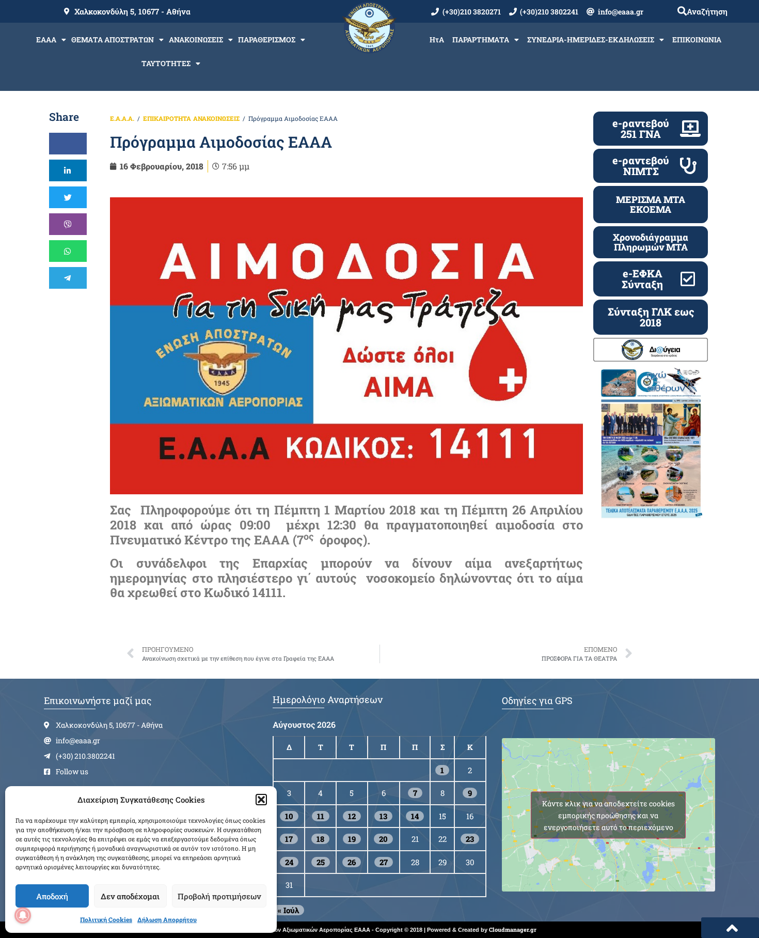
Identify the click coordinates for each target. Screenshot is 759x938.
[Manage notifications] (22, 915)
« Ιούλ (288, 910)
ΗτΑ (437, 39)
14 (415, 816)
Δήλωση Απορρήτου (167, 919)
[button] (261, 799)
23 (470, 839)
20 (383, 839)
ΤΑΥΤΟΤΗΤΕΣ (166, 63)
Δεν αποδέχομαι (130, 896)
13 (383, 816)
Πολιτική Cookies (106, 919)
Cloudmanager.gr (512, 929)
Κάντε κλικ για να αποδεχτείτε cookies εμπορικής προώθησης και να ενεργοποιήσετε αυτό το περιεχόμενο (608, 815)
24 (289, 862)
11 (320, 816)
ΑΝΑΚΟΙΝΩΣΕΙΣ (196, 39)
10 (289, 816)
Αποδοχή (52, 896)
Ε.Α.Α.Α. (122, 118)
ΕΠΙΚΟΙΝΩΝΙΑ (696, 39)
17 (289, 839)
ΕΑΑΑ (46, 39)
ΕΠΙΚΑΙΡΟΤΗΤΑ (167, 118)
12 (352, 816)
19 (352, 839)
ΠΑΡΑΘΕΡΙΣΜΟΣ (266, 39)
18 (320, 839)
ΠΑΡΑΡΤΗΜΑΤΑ (480, 39)
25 (321, 862)
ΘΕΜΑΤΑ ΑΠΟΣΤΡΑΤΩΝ (112, 39)
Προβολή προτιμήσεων (219, 896)
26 (351, 862)
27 (384, 862)
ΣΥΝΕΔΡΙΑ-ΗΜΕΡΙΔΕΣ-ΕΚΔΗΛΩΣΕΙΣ (590, 39)
